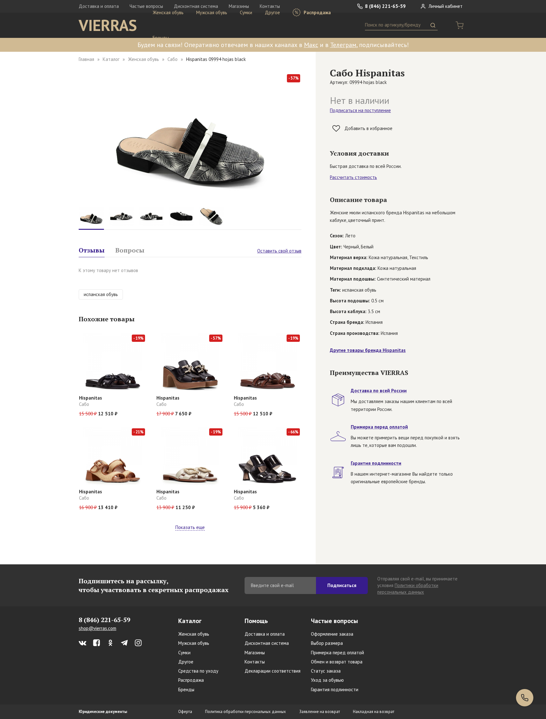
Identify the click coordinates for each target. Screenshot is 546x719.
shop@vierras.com (97, 628)
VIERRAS (108, 25)
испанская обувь (101, 294)
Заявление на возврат (319, 711)
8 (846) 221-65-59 (385, 6)
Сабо (172, 59)
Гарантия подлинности (334, 689)
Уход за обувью (327, 680)
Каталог (111, 59)
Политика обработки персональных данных (245, 711)
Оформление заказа (332, 634)
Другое (272, 12)
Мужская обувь (211, 12)
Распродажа (316, 12)
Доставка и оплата (99, 6)
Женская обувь (168, 12)
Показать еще (190, 527)
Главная (86, 59)
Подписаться (341, 585)
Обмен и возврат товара (336, 662)
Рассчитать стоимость (353, 177)
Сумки (246, 12)
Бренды (161, 38)
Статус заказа (326, 671)
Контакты (255, 662)
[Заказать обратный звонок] (524, 697)
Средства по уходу (198, 671)
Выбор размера (327, 643)
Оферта (185, 711)
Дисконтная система (267, 643)
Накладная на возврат (373, 711)
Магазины (255, 653)
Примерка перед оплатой (337, 653)
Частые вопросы (334, 621)
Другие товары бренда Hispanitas (368, 350)
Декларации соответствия (272, 671)
